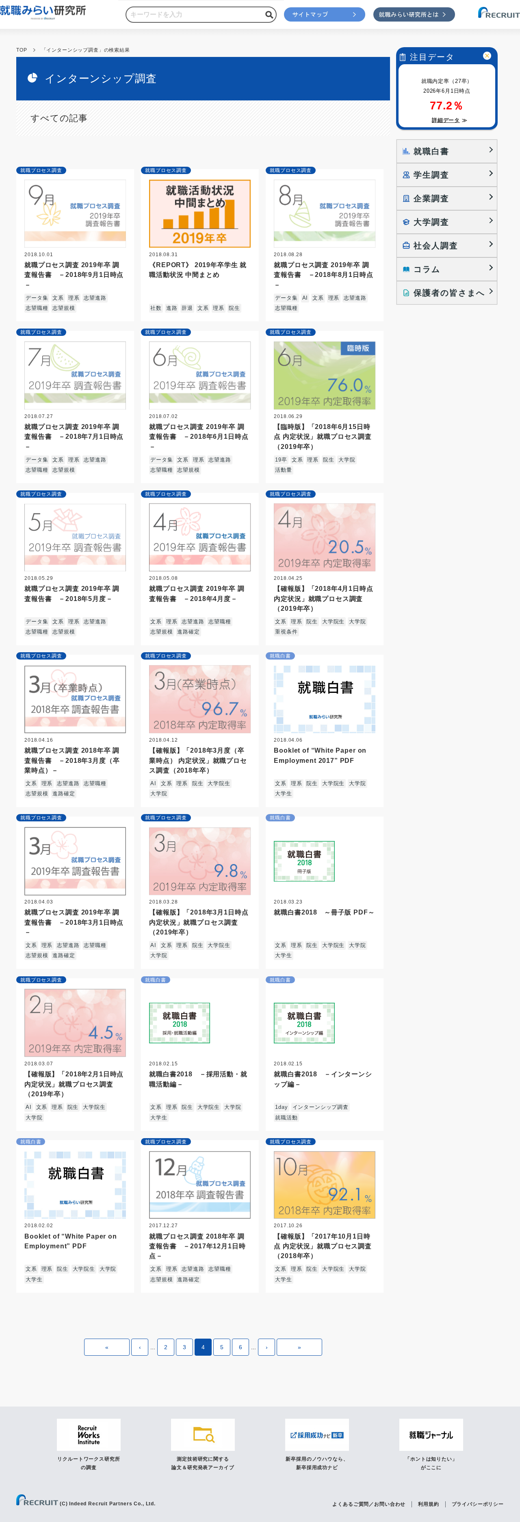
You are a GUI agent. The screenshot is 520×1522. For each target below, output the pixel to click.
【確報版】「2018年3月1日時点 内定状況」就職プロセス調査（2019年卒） (198, 921)
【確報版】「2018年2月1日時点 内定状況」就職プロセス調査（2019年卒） (74, 1083)
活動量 (283, 470)
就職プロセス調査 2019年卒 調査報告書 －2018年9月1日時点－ (74, 274)
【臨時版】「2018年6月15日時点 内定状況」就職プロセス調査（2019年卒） (323, 436)
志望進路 (95, 298)
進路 (172, 308)
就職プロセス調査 (41, 170)
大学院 (346, 460)
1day (281, 1107)
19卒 (281, 460)
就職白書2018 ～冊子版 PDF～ (324, 912)
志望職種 (37, 308)
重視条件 (286, 632)
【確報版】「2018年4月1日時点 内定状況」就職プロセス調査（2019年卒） (323, 598)
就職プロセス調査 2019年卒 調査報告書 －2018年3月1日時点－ (74, 921)
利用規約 (428, 1504)
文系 (58, 298)
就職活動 (286, 1118)
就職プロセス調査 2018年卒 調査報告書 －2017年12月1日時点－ (197, 1245)
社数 (156, 308)
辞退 (187, 308)
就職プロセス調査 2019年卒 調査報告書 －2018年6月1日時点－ (198, 436)
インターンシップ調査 (320, 1107)
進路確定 (188, 632)
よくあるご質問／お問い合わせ (368, 1504)
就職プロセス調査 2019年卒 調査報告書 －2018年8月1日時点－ (323, 274)
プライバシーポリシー (478, 1504)
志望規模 (63, 308)
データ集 (37, 298)
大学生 (283, 793)
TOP (21, 50)
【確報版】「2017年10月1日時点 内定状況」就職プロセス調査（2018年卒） (323, 1245)
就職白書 (280, 656)
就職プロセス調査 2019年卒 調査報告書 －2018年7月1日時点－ (74, 436)
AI (305, 298)
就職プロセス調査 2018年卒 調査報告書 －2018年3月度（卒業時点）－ (71, 760)
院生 (234, 308)
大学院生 (333, 621)
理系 (74, 298)
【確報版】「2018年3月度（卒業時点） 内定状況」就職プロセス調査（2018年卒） (198, 760)
